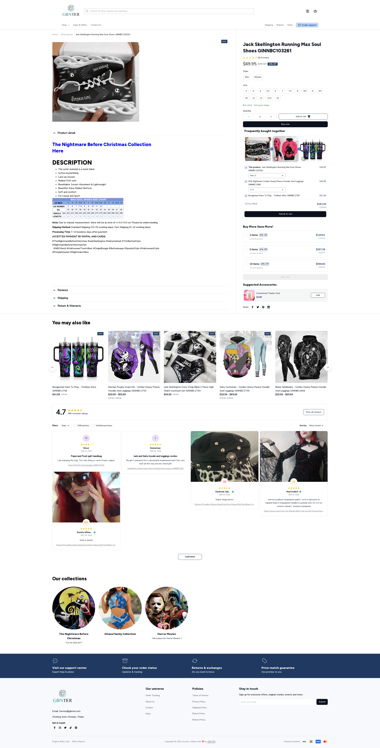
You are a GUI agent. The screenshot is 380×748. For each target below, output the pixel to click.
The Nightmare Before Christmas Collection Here (101, 148)
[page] (309, 25)
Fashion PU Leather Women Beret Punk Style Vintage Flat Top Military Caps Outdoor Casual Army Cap (225, 504)
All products (67, 34)
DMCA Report (78, 741)
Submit (322, 701)
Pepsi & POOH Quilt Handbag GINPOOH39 (86, 465)
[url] (211, 741)
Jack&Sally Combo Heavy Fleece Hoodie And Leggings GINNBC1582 (155, 468)
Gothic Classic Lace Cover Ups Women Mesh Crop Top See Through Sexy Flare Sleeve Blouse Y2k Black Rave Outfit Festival (294, 511)
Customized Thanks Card (268, 293)
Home (55, 34)
